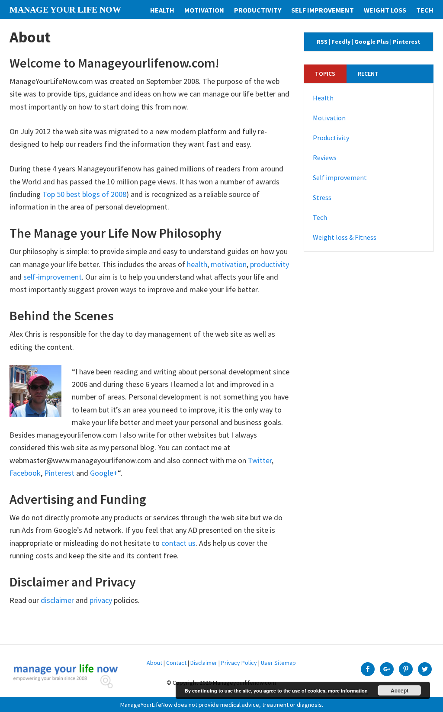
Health (323, 97)
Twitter (260, 460)
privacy (101, 600)
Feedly (340, 41)
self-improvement (52, 277)
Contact (176, 663)
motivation (229, 264)
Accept (399, 690)
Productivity (331, 137)
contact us (178, 543)
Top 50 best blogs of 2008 (84, 194)
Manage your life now (65, 9)
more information (348, 690)
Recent (368, 73)
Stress (322, 197)
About (154, 663)
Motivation (329, 117)
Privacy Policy (239, 663)
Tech (320, 217)
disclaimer (57, 600)
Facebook (25, 473)
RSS (322, 41)
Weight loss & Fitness (344, 237)
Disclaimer (203, 663)
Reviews (325, 157)
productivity (269, 264)
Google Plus (371, 41)
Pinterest (59, 473)
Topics (325, 73)
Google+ (104, 473)
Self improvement (340, 177)
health (197, 264)
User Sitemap (278, 663)
